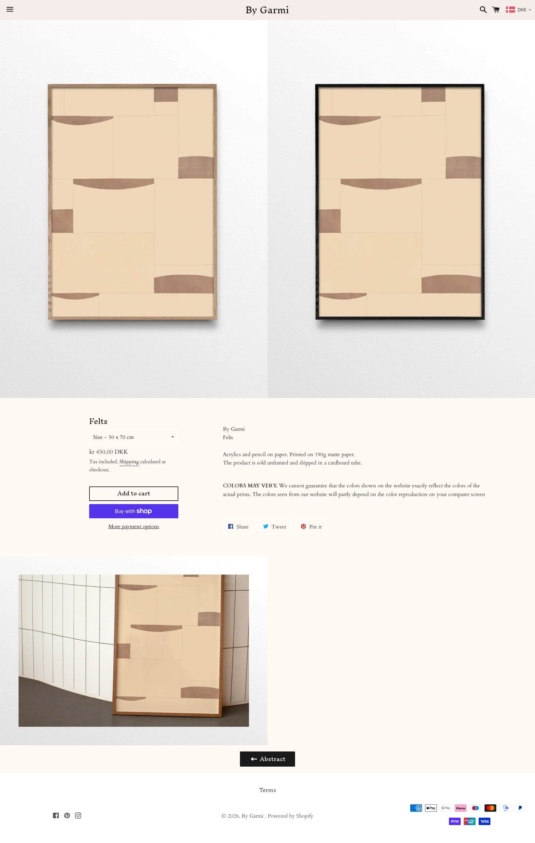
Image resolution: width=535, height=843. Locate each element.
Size (97, 437)
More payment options (133, 526)
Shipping (129, 461)
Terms (267, 790)
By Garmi (267, 10)
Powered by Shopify (290, 815)
